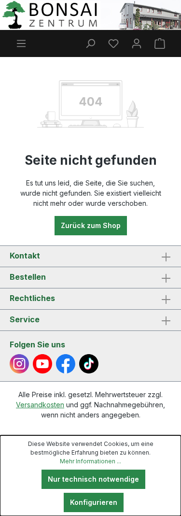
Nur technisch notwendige (93, 479)
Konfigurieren (93, 502)
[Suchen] (90, 43)
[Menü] (21, 43)
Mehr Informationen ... (90, 461)
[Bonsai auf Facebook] (65, 363)
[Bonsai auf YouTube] (42, 363)
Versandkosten (40, 405)
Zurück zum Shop (91, 225)
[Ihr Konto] (136, 43)
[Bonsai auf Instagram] (19, 363)
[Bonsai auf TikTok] (88, 363)
